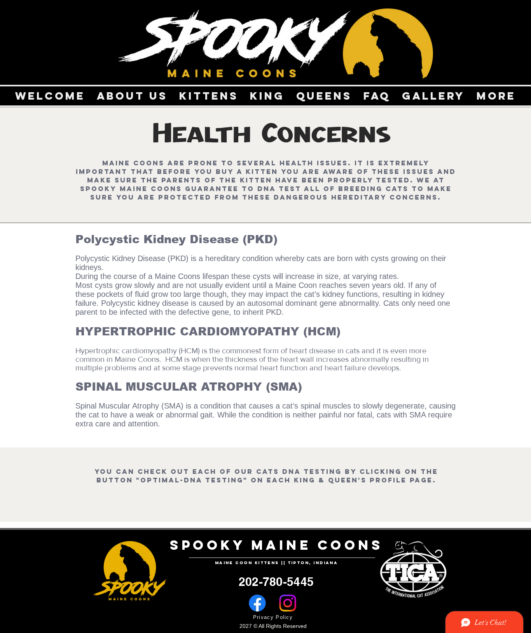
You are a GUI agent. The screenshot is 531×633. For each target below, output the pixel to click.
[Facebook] (257, 603)
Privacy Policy (273, 617)
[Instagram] (287, 603)
